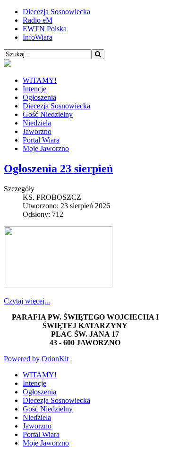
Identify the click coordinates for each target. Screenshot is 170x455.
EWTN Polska (45, 29)
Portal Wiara (41, 140)
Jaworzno (37, 131)
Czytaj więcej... (27, 301)
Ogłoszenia (39, 97)
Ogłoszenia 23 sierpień (58, 168)
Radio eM (37, 20)
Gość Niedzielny (48, 114)
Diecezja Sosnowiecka (56, 12)
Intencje (34, 89)
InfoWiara (37, 37)
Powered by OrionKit (36, 359)
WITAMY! (40, 80)
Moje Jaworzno (46, 148)
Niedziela (37, 123)
